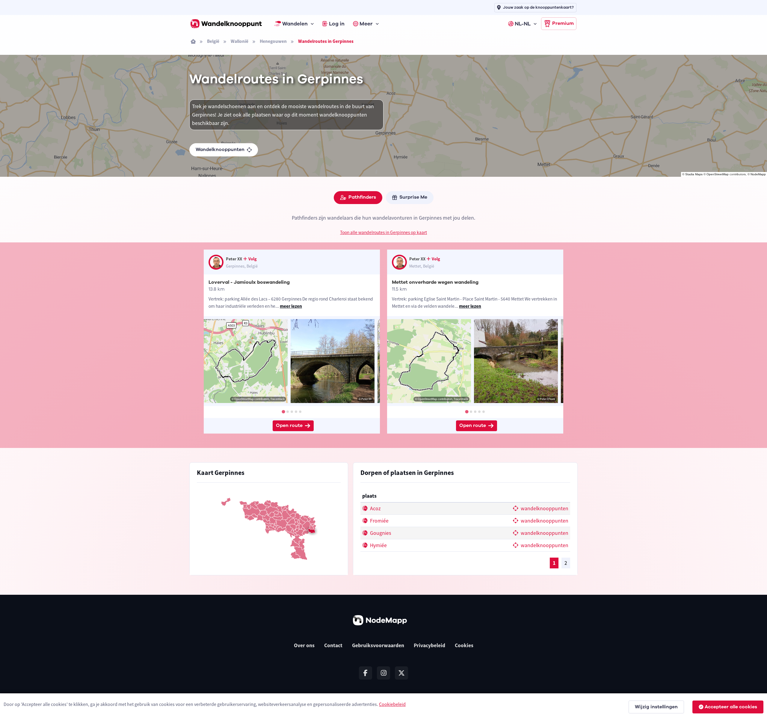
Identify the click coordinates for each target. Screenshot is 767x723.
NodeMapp (758, 174)
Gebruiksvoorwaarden (378, 645)
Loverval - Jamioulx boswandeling (249, 282)
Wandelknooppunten (220, 149)
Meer (366, 23)
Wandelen (295, 23)
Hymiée (378, 545)
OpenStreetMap (717, 174)
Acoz (375, 508)
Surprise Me (413, 197)
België (213, 41)
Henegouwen (273, 41)
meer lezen (291, 306)
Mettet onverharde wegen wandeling (435, 282)
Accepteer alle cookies (731, 707)
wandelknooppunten (544, 508)
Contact (333, 645)
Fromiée (379, 520)
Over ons (304, 645)
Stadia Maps (694, 174)
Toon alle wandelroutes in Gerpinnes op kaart (383, 232)
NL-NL (523, 23)
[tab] (283, 411)
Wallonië (239, 41)
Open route (289, 425)
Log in (337, 23)
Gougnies (380, 533)
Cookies (464, 645)
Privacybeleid (429, 645)
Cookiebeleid (392, 704)
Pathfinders (362, 197)
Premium (563, 23)
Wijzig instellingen (656, 707)
